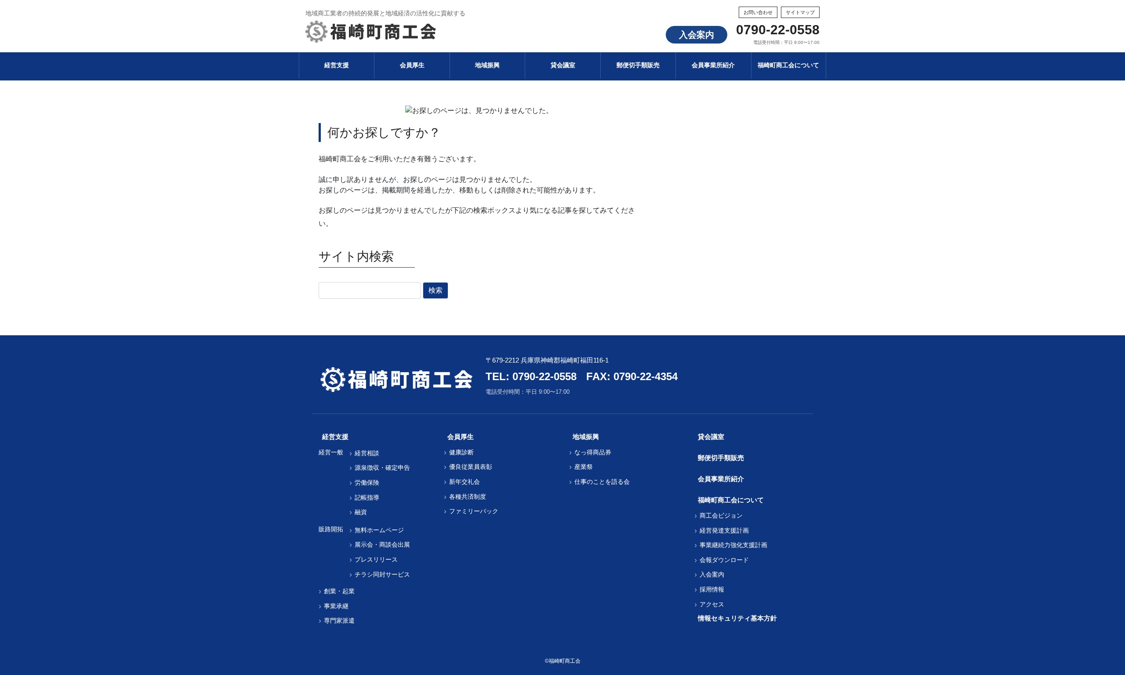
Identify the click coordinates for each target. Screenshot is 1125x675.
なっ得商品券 (592, 452)
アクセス (712, 604)
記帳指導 (367, 497)
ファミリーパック (473, 511)
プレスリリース (376, 559)
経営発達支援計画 (724, 530)
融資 (361, 511)
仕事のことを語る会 (602, 481)
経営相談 (367, 453)
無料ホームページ (379, 529)
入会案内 (696, 35)
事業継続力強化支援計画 (733, 544)
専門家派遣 (339, 620)
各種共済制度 (467, 496)
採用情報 (712, 589)
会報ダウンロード (724, 559)
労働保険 (367, 482)
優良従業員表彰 (470, 466)
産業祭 (583, 466)
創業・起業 (339, 591)
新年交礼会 (464, 481)
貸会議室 (711, 436)
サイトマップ (800, 12)
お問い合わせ (758, 12)
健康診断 (461, 452)
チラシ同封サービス (382, 574)
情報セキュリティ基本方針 (737, 618)
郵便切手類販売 (721, 457)
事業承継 (336, 606)
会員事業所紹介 (721, 479)
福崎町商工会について (731, 500)
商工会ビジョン (721, 515)
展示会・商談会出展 (382, 544)
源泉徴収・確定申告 (382, 467)
